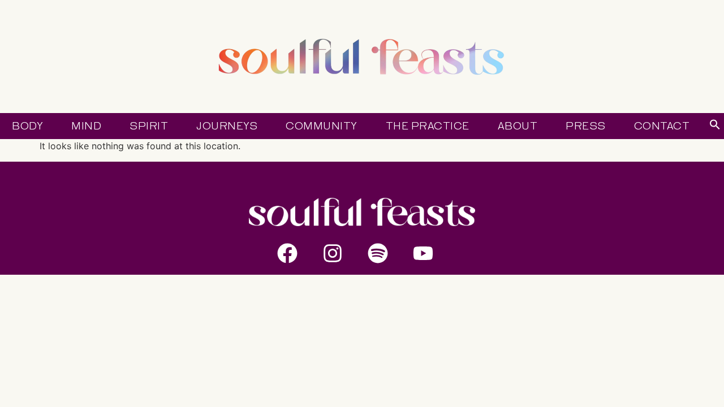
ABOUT (518, 126)
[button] (715, 126)
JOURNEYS (226, 126)
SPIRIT (149, 126)
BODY (27, 126)
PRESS (586, 126)
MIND (86, 126)
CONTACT (662, 126)
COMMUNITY (321, 126)
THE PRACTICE (427, 126)
